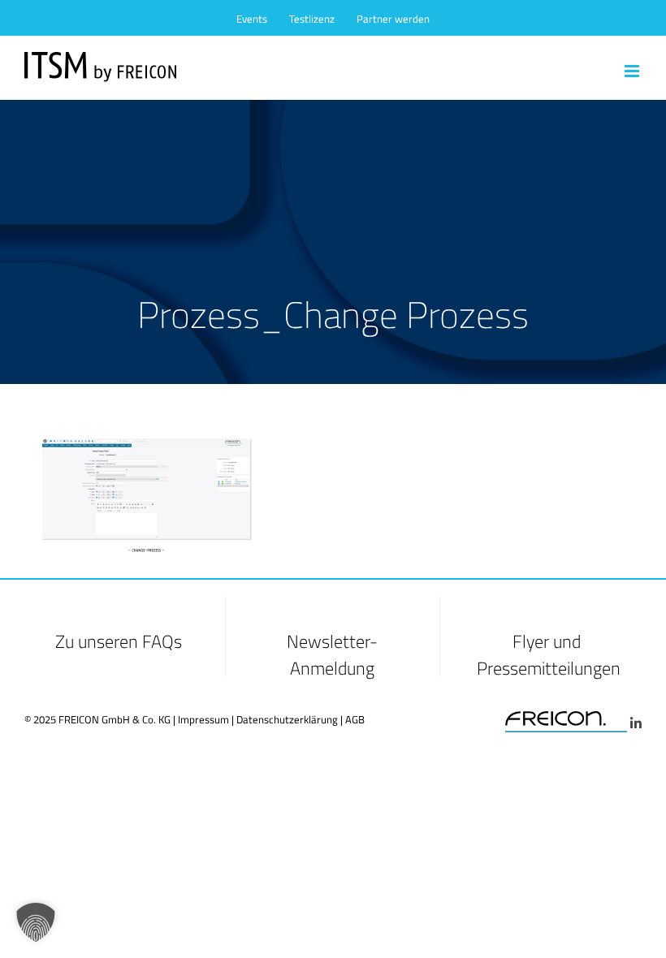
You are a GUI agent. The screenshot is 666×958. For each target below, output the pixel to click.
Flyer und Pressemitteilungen (549, 654)
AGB (355, 719)
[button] (35, 922)
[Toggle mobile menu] (633, 71)
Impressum (203, 719)
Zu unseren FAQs (118, 641)
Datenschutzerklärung (287, 719)
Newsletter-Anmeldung (332, 654)
